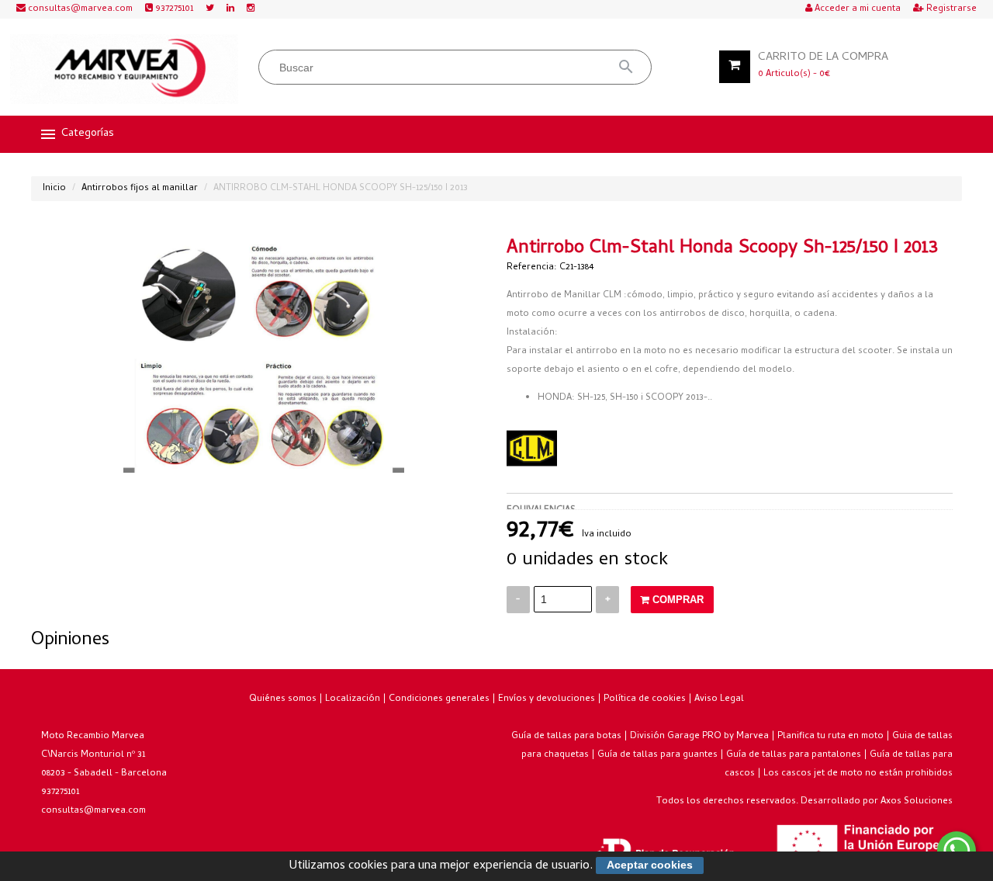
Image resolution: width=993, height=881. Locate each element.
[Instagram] (251, 9)
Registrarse (950, 9)
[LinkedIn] (230, 9)
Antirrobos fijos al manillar (139, 188)
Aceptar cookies (650, 864)
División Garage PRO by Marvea (699, 736)
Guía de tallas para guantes (657, 755)
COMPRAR (676, 599)
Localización (352, 699)
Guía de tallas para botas (566, 736)
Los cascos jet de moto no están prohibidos (858, 774)
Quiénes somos (283, 699)
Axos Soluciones (917, 802)
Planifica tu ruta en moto (830, 736)
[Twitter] (209, 9)
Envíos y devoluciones (546, 699)
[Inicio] (123, 69)
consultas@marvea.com (79, 9)
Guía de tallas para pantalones (793, 755)
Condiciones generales (439, 699)
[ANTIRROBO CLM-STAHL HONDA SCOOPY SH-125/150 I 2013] (264, 356)
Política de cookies (645, 699)
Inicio (54, 188)
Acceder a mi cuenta (856, 9)
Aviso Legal (719, 699)
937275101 (173, 9)
